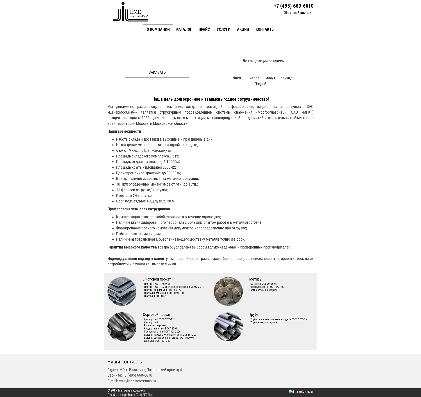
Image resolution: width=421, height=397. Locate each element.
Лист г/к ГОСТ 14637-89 (157, 283)
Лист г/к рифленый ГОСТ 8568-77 (162, 289)
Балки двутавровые (155, 325)
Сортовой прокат (157, 314)
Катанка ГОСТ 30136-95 (263, 283)
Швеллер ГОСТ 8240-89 (157, 340)
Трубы (254, 314)
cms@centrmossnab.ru (137, 381)
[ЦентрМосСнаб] (130, 11)
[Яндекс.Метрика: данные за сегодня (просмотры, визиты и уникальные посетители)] (301, 392)
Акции (243, 29)
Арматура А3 (151, 322)
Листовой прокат (157, 279)
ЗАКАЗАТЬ (157, 72)
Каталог (184, 29)
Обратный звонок (297, 12)
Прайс (204, 29)
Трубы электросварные (263, 322)
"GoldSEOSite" (144, 395)
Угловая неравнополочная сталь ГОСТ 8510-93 (170, 334)
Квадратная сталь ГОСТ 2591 (160, 328)
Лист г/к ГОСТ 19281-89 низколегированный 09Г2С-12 (174, 286)
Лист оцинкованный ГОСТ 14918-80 (164, 293)
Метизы (255, 279)
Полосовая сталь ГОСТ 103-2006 (162, 331)
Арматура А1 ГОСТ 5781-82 (159, 319)
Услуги (223, 29)
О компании (158, 29)
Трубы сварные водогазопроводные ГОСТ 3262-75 (278, 319)
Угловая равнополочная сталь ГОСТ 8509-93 (169, 337)
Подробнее (264, 83)
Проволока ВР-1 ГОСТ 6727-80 (267, 286)
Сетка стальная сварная (264, 289)
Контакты (265, 29)
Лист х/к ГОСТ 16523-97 (157, 296)
